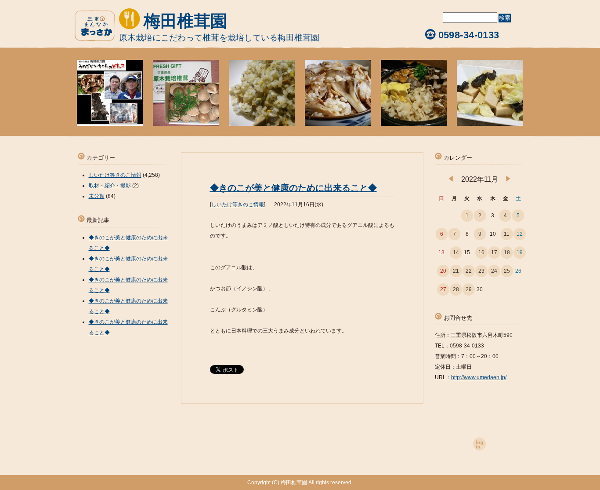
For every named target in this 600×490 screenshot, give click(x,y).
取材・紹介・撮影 (110, 186)
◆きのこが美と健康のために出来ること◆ (293, 188)
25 (507, 271)
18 (507, 252)
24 (494, 271)
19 (520, 252)
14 (456, 252)
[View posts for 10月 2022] (450, 180)
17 (494, 252)
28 (456, 289)
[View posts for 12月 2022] (508, 180)
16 (481, 252)
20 (443, 271)
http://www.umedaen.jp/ (478, 377)
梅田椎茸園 (185, 21)
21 (456, 271)
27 (443, 289)
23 (481, 271)
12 (520, 234)
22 (469, 271)
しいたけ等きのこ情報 (237, 204)
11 (507, 234)
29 (469, 289)
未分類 (97, 196)
